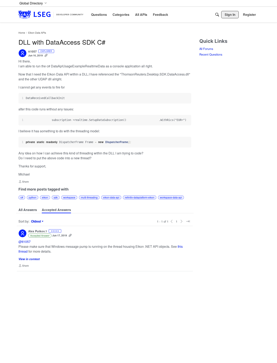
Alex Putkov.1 (37, 231)
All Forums (206, 49)
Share (23, 182)
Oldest (36, 221)
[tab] (27, 209)
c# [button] (21, 197)
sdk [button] (56, 197)
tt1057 (32, 51)
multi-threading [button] (89, 197)
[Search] (217, 14)
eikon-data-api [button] (111, 197)
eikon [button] (45, 197)
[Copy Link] (46, 55)
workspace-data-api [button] (171, 197)
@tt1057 (24, 241)
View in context (29, 259)
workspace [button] (69, 197)
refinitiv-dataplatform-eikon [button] (139, 197)
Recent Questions (210, 54)
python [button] (32, 197)
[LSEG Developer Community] (50, 14)
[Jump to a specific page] (188, 221)
